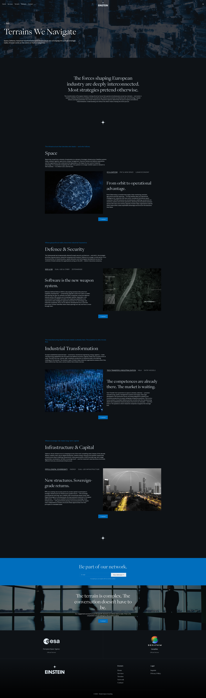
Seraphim (154, 649)
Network (23, 4)
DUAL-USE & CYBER (62, 269)
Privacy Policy (156, 673)
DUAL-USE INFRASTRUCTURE (88, 469)
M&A (140, 370)
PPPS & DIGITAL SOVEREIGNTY (56, 469)
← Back (6, 23)
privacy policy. (111, 578)
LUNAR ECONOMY (142, 172)
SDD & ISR (49, 269)
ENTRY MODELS (150, 370)
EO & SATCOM (112, 172)
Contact (30, 4)
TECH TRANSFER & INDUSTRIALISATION (121, 370)
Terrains (17, 4)
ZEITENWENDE (77, 269)
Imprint (153, 670)
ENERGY (73, 469)
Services (10, 4)
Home (4, 4)
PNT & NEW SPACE (126, 172)
